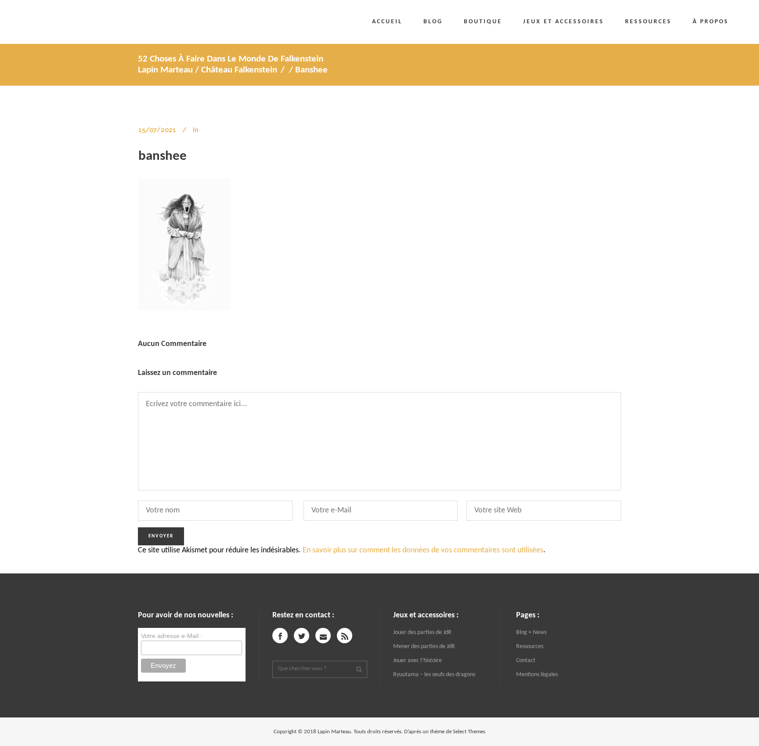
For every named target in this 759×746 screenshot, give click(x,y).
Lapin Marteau (165, 70)
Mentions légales (537, 674)
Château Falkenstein (239, 70)
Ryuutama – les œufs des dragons (434, 674)
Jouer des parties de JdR (422, 632)
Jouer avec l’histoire (417, 660)
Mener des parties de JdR (424, 646)
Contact (525, 660)
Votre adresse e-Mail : (171, 635)
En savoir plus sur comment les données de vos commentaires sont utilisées (423, 550)
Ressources (529, 646)
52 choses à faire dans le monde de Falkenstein (230, 59)
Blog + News (531, 632)
